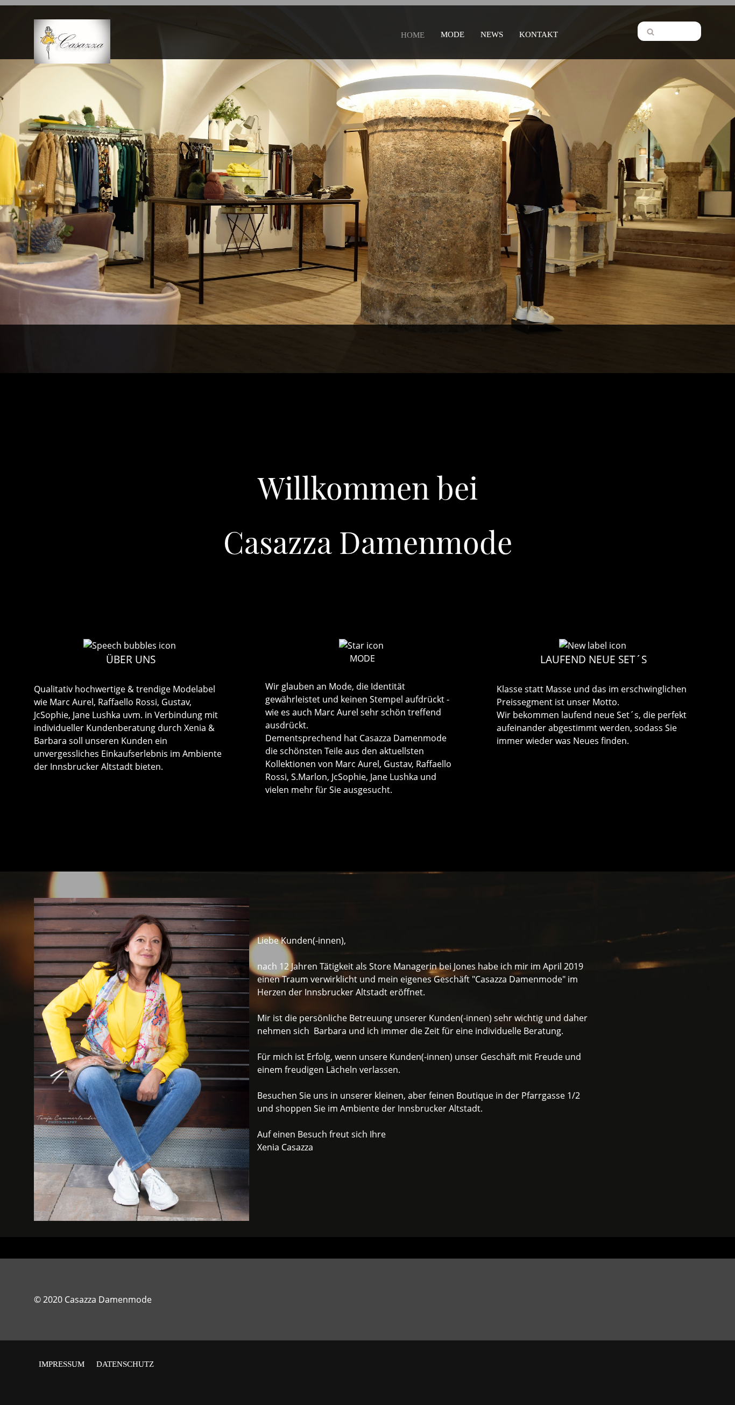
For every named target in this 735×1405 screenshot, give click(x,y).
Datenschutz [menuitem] (125, 1364)
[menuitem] (413, 33)
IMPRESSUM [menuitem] (61, 1364)
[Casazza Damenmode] (72, 32)
